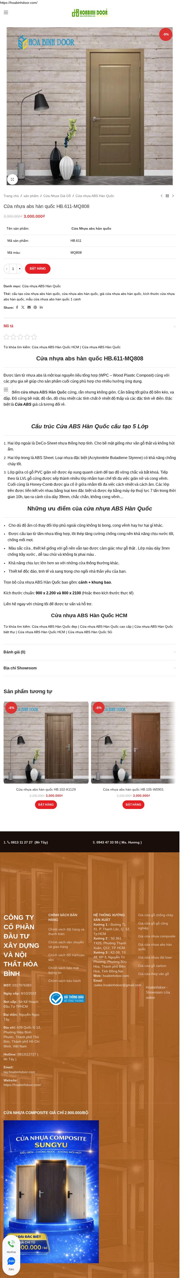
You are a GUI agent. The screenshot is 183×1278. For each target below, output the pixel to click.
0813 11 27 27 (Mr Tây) (29, 842)
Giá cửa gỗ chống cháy (155, 915)
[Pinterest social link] (35, 307)
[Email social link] (29, 307)
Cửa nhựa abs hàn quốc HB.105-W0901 (133, 789)
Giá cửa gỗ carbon (152, 966)
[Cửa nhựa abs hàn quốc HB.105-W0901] (133, 742)
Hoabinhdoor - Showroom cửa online (158, 992)
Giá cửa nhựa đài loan (155, 957)
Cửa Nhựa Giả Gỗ (57, 196)
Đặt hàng (38, 268)
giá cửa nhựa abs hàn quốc (120, 294)
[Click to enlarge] (12, 179)
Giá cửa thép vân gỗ (153, 974)
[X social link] (23, 307)
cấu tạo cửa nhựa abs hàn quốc (36, 294)
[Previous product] (161, 196)
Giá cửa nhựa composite (156, 936)
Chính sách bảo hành (64, 981)
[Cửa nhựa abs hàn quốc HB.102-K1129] (46, 742)
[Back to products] (167, 196)
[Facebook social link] (17, 307)
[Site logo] (90, 12)
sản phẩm (31, 196)
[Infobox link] (67, 1000)
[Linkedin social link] (41, 307)
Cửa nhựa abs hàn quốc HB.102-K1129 (46, 789)
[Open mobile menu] (6, 12)
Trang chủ (11, 196)
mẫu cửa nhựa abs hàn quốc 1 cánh (53, 299)
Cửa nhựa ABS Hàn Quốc (95, 196)
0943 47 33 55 (119, 842)
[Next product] (173, 196)
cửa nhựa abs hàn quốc (80, 294)
